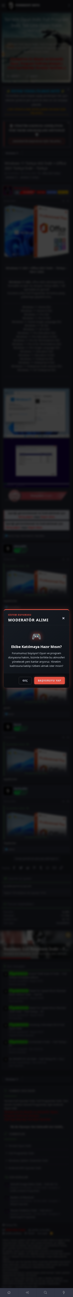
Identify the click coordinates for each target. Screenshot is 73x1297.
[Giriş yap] (27, 1292)
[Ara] (45, 1292)
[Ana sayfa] (9, 1292)
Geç (25, 680)
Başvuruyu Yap (49, 680)
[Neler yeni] (64, 1292)
